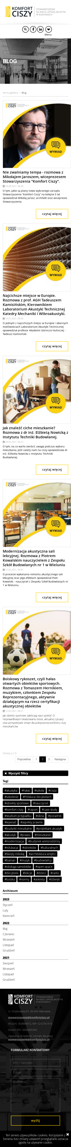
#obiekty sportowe (17, 803)
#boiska (10, 879)
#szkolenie (11, 797)
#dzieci (41, 873)
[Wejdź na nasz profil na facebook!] (33, 29)
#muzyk (25, 860)
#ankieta (39, 879)
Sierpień (8, 963)
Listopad (8, 945)
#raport (33, 810)
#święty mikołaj (14, 854)
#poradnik (55, 816)
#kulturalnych (49, 848)
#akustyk (10, 835)
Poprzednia (24, 759)
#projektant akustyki (49, 829)
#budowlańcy (43, 860)
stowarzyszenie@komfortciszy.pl (29, 1017)
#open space (44, 867)
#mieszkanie (43, 835)
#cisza (52, 790)
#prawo (25, 835)
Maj (5, 928)
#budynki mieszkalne (18, 829)
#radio (54, 873)
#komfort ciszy (14, 810)
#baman (10, 860)
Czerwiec (9, 934)
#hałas (26, 790)
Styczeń (8, 905)
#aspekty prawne (31, 822)
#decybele (11, 873)
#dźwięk (54, 879)
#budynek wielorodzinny (44, 841)
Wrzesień (9, 939)
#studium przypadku (18, 816)
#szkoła (39, 790)
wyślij (35, 1121)
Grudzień (9, 950)
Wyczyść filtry (17, 773)
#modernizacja (14, 841)
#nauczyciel (40, 803)
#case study (49, 810)
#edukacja (11, 848)
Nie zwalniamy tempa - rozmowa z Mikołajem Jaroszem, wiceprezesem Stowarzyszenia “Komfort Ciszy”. (34, 177)
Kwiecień (8, 916)
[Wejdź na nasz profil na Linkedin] (40, 29)
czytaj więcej (52, 214)
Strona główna (10, 92)
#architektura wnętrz (42, 854)
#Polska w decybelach (37, 797)
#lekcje (27, 873)
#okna (40, 816)
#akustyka (11, 790)
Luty (5, 910)
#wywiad (10, 822)
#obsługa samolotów (18, 867)
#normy (24, 879)
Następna (60, 759)
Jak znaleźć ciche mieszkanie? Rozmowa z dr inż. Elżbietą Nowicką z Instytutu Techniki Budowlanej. (35, 432)
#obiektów (29, 848)
